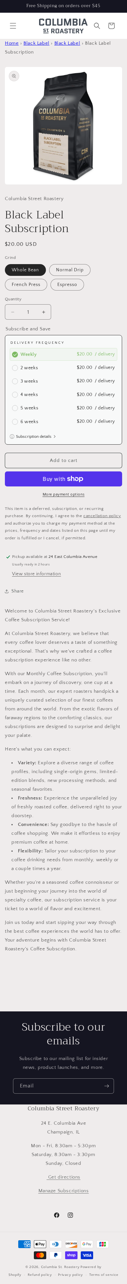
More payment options (64, 494)
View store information (36, 574)
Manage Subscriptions (63, 1191)
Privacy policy (70, 1275)
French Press (26, 284)
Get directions (63, 1177)
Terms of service (104, 1275)
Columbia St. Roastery (60, 1267)
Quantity (13, 299)
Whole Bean (25, 270)
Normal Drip (70, 270)
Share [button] (17, 591)
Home (12, 43)
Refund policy (40, 1275)
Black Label (36, 43)
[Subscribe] (106, 1086)
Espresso (67, 284)
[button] (13, 26)
